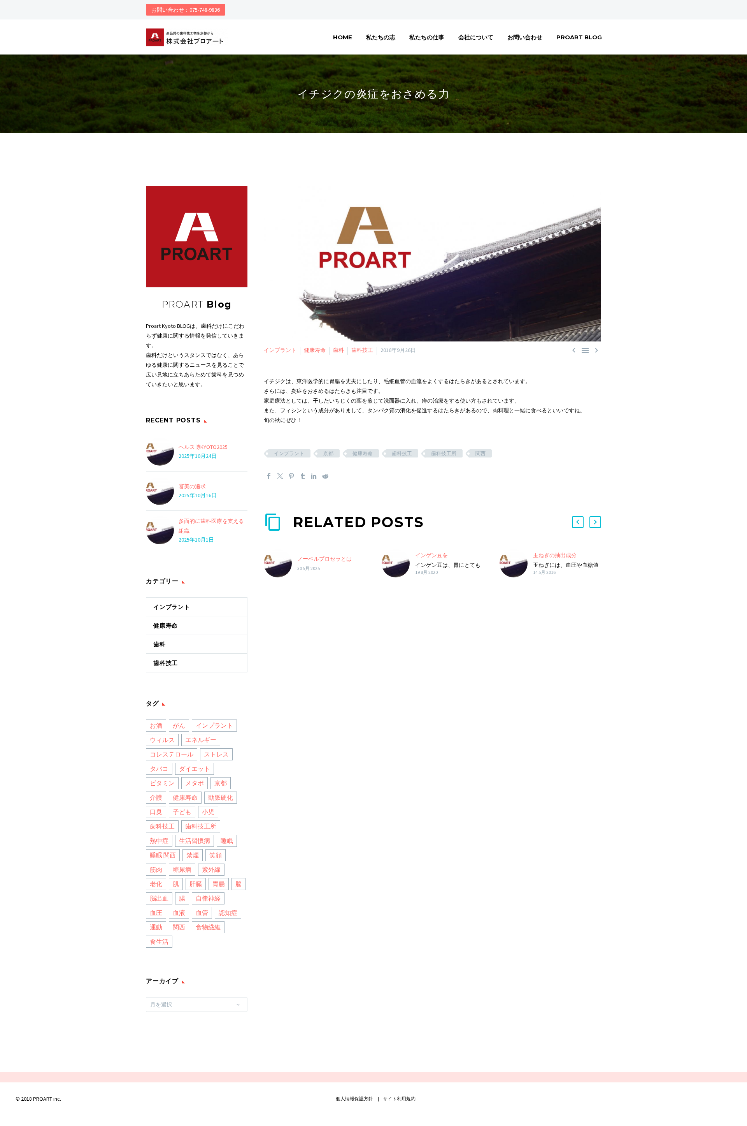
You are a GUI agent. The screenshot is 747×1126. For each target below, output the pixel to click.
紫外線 (211, 869)
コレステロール (171, 754)
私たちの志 (380, 37)
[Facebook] (269, 476)
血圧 (156, 913)
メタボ (194, 783)
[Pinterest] (291, 476)
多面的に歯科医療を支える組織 (211, 525)
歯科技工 (362, 350)
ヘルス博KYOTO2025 (203, 446)
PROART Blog (579, 37)
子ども (182, 812)
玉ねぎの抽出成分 (555, 555)
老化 (156, 884)
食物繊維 (208, 927)
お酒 (156, 725)
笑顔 (215, 855)
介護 (156, 797)
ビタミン (162, 783)
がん (179, 725)
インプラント (280, 350)
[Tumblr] (303, 476)
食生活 (159, 941)
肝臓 (195, 884)
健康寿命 (315, 350)
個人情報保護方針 (355, 1098)
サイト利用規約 (399, 1098)
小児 (208, 812)
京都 (328, 453)
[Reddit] (325, 476)
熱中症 (159, 840)
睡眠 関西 (163, 855)
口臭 (156, 812)
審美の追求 (192, 486)
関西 (480, 453)
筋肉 (156, 869)
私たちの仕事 (426, 37)
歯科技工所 (443, 453)
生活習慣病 (194, 840)
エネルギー (200, 740)
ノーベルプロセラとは (324, 558)
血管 (202, 913)
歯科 (338, 350)
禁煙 (192, 855)
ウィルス (162, 740)
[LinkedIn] (314, 476)
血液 (179, 913)
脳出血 (159, 898)
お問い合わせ (524, 37)
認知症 (228, 913)
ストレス (216, 754)
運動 (156, 927)
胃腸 (218, 884)
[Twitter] (280, 476)
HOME (342, 37)
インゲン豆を (431, 555)
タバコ (159, 768)
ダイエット (194, 768)
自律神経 (208, 898)
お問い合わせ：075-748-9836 (185, 9)
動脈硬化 (220, 797)
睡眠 (227, 840)
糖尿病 (182, 869)
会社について (475, 37)
